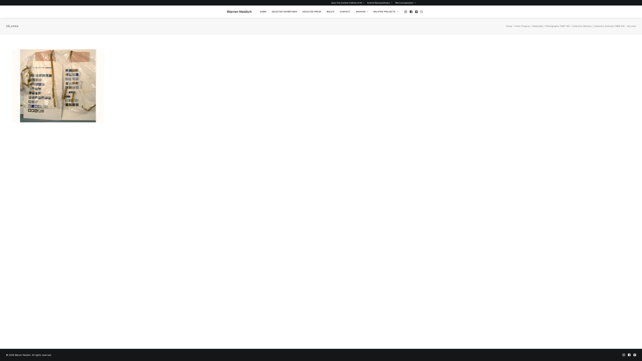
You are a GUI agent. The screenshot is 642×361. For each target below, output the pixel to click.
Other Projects (522, 26)
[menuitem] (348, 3)
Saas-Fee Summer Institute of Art (346, 3)
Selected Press (311, 11)
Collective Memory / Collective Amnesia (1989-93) (598, 26)
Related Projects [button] (384, 11)
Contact (345, 11)
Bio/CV (331, 11)
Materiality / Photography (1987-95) (551, 26)
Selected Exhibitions (284, 11)
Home (263, 11)
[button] (406, 12)
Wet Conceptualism (404, 3)
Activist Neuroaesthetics (378, 3)
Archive (361, 11)
